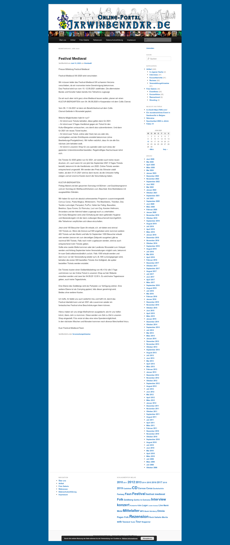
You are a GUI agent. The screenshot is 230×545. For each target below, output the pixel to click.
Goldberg (128, 499)
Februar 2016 (151, 296)
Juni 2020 (150, 204)
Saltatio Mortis (161, 517)
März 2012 (150, 400)
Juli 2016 (150, 291)
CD (134, 487)
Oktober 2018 (151, 243)
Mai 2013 (150, 361)
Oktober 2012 (151, 380)
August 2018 (151, 248)
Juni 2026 (150, 159)
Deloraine (150, 118)
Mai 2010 (150, 450)
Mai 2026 (150, 162)
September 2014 (153, 327)
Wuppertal (145, 522)
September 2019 (153, 220)
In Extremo (145, 499)
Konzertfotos (154, 94)
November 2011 (152, 408)
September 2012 (153, 383)
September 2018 (153, 246)
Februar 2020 (151, 209)
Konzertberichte (156, 77)
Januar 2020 (151, 212)
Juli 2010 (150, 445)
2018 (165, 482)
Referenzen (97, 40)
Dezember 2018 (152, 237)
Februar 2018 (151, 260)
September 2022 (153, 181)
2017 (159, 482)
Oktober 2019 (151, 218)
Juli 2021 (150, 198)
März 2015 (150, 316)
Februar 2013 (151, 369)
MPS (142, 511)
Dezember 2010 (152, 431)
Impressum (131, 40)
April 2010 (150, 453)
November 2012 (152, 377)
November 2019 (152, 215)
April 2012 (150, 397)
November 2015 (152, 304)
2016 (154, 482)
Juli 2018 (150, 251)
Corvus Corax (145, 488)
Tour (138, 521)
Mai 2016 (150, 293)
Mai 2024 (150, 170)
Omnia (161, 511)
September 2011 (153, 414)
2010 (120, 482)
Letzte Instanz (153, 506)
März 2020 (150, 206)
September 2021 (153, 195)
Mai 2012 (150, 394)
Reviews (152, 80)
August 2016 (151, 288)
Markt (166, 505)
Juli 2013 (150, 355)
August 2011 (151, 417)
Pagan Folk (123, 517)
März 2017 (150, 282)
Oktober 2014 (151, 324)
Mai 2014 (150, 333)
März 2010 (150, 456)
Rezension (139, 516)
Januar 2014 (151, 338)
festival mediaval (155, 494)
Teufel (133, 522)
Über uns (62, 40)
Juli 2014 (150, 330)
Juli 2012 (150, 389)
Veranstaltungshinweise (81, 334)
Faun (128, 494)
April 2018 (150, 257)
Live (161, 505)
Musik (146, 511)
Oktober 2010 (151, 436)
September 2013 (153, 349)
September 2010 (153, 439)
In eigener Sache (156, 72)
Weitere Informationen (130, 538)
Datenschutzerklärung (114, 40)
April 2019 (150, 229)
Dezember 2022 (152, 176)
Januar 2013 (151, 372)
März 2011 (150, 425)
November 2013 (152, 344)
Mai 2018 (150, 254)
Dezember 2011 (152, 405)
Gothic (137, 499)
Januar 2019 (151, 234)
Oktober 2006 (151, 467)
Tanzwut (126, 521)
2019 (120, 488)
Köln (139, 505)
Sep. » (165, 149)
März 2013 (150, 366)
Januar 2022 (151, 190)
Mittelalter (131, 510)
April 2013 (150, 363)
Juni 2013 (150, 358)
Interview (158, 499)
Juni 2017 (150, 276)
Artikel (72, 40)
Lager (145, 505)
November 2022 (152, 178)
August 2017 (151, 271)
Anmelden (150, 48)
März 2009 (150, 461)
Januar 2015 (151, 319)
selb (119, 521)
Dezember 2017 (152, 263)
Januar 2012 (151, 403)
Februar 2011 (151, 428)
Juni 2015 (150, 310)
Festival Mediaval (72, 58)
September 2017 (153, 268)
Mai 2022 (150, 187)
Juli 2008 (150, 464)
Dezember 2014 (152, 321)
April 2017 (150, 279)
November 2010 (152, 433)
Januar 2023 (151, 173)
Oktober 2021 (151, 192)
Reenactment (154, 97)
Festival (138, 493)
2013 (138, 482)
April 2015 (150, 313)
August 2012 (151, 386)
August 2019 (151, 223)
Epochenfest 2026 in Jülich (157, 121)
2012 (131, 481)
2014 (144, 482)
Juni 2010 (150, 448)
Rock (151, 517)
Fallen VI (150, 123)
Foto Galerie (84, 40)
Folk (120, 499)
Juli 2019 (150, 226)
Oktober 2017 (151, 265)
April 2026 (150, 164)
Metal (119, 510)
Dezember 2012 (152, 375)
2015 (149, 482)
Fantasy (120, 494)
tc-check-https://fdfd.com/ (156, 109)
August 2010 (151, 442)
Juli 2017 (150, 274)
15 (148, 141)
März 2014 (150, 335)
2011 (125, 482)
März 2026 (150, 167)
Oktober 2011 (151, 411)
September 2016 (153, 285)
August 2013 (151, 352)
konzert (123, 504)
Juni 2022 (150, 184)
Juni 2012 (150, 391)
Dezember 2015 (152, 302)
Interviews (153, 74)
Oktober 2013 (151, 347)
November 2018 (152, 240)
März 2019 (150, 232)
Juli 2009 (150, 459)
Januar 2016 (151, 299)
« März (151, 149)
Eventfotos (153, 91)
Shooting (153, 100)
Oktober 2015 (151, 307)
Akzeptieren (147, 538)
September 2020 (153, 201)
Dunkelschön (158, 488)
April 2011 (150, 422)
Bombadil (88, 63)
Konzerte (133, 505)
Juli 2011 (150, 420)
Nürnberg (153, 511)
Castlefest (127, 488)
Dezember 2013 (152, 341)
